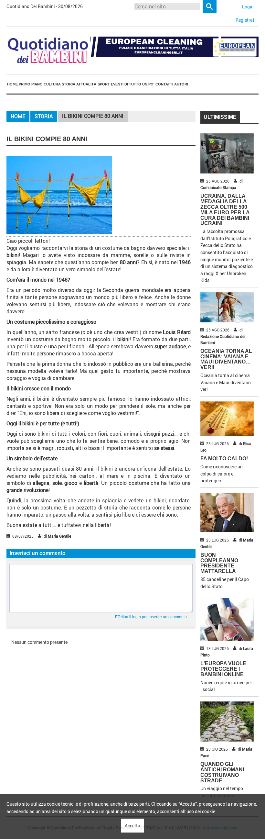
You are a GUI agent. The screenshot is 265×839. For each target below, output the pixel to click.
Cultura (52, 84)
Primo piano (31, 84)
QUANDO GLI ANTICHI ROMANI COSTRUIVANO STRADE (222, 772)
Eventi (117, 84)
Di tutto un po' (139, 84)
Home (12, 84)
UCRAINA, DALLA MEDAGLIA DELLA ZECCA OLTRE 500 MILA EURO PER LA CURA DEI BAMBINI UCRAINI (224, 209)
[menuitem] (12, 84)
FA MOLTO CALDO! (224, 458)
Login (248, 7)
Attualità (86, 84)
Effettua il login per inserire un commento (151, 617)
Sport (104, 84)
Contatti (164, 84)
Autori (181, 84)
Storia (68, 84)
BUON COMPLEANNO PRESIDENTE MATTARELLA (219, 563)
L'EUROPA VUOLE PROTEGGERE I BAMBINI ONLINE (223, 669)
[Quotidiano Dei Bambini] (48, 50)
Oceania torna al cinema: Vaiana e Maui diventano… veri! (226, 359)
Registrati (246, 20)
